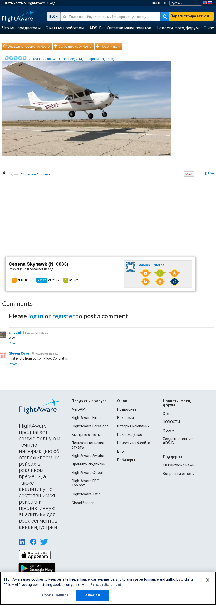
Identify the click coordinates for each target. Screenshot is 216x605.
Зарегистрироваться (190, 16)
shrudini (15, 333)
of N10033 (22, 280)
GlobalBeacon (83, 503)
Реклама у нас (129, 434)
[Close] (207, 580)
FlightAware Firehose (89, 418)
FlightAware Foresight (90, 426)
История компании (133, 426)
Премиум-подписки (88, 464)
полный (44, 174)
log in (35, 315)
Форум (168, 430)
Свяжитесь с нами (178, 465)
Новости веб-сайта (133, 443)
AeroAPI (79, 409)
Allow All (92, 595)
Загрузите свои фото (74, 46)
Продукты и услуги (89, 401)
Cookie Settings (55, 595)
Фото (167, 413)
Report (13, 343)
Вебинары (126, 460)
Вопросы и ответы (178, 473)
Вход (51, 3)
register (63, 315)
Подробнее (127, 409)
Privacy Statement (105, 585)
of (49, 280)
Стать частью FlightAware (24, 3)
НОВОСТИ (171, 422)
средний (13, 174)
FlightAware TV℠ (86, 494)
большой (29, 174)
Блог (121, 451)
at (71, 280)
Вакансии (125, 418)
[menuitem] (21, 28)
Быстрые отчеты (86, 434)
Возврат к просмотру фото (29, 46)
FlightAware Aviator (88, 456)
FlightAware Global (87, 472)
